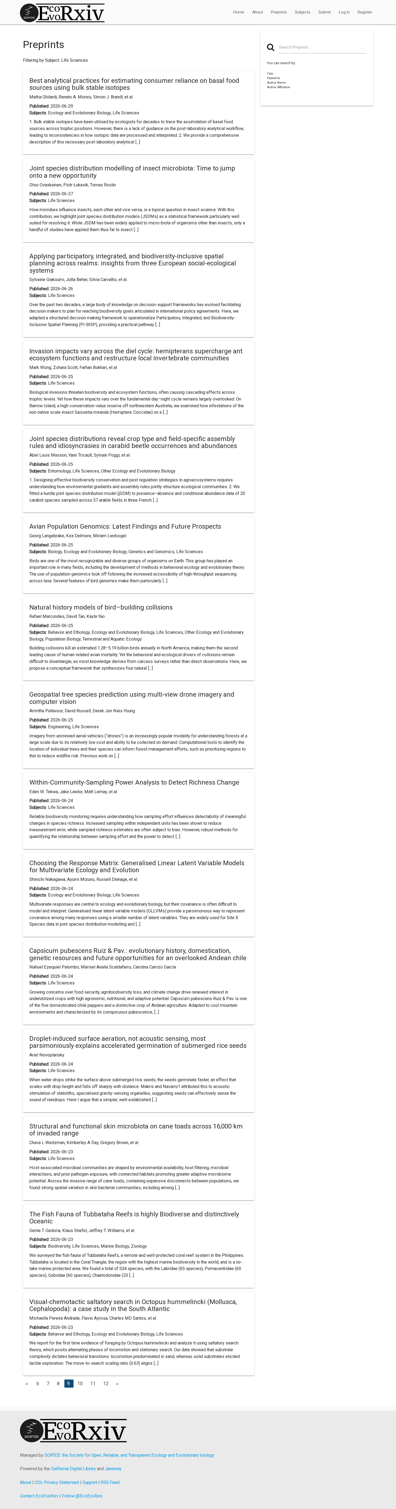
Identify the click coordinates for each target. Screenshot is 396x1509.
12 (106, 1383)
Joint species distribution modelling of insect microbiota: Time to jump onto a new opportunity (132, 172)
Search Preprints (293, 47)
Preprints (279, 12)
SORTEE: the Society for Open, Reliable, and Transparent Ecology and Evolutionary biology (129, 1455)
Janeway (113, 1468)
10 (80, 1383)
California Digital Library (73, 1468)
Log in (344, 12)
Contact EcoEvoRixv (39, 1495)
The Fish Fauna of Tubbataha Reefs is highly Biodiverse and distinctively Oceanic (134, 1217)
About (257, 12)
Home (238, 12)
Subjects (302, 12)
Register (365, 12)
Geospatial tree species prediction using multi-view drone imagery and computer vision (131, 698)
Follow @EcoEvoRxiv (82, 1495)
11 (93, 1383)
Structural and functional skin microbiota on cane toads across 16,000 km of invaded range (136, 1130)
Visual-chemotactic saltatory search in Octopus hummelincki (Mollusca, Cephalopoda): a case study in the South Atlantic (133, 1305)
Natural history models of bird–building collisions (101, 607)
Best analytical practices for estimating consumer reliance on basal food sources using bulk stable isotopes (134, 84)
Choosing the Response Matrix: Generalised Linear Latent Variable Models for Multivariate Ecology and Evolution (136, 866)
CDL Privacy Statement (57, 1482)
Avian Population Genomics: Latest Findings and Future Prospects (125, 526)
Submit (324, 12)
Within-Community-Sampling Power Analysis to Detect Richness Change (134, 782)
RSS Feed (110, 1482)
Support (89, 1482)
